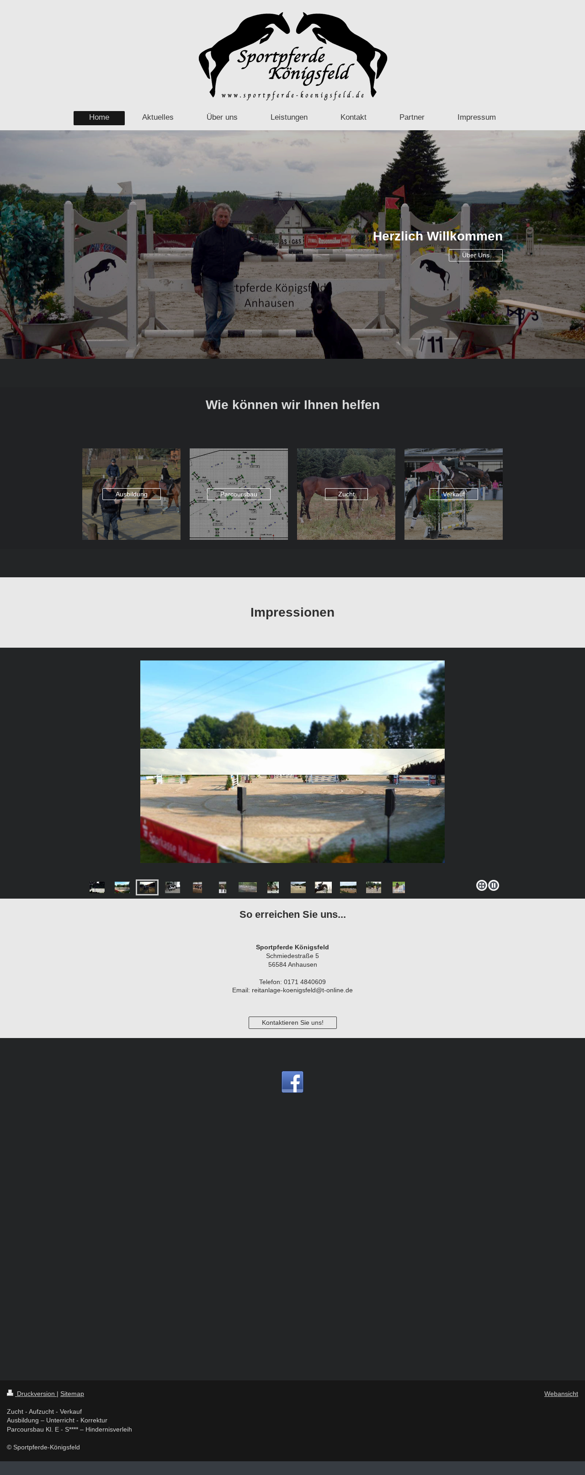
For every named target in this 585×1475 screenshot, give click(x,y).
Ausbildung (132, 494)
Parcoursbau (238, 494)
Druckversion (36, 1393)
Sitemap (72, 1393)
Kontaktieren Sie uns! (293, 1022)
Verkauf (454, 494)
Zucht (346, 494)
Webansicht (561, 1393)
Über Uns (475, 255)
